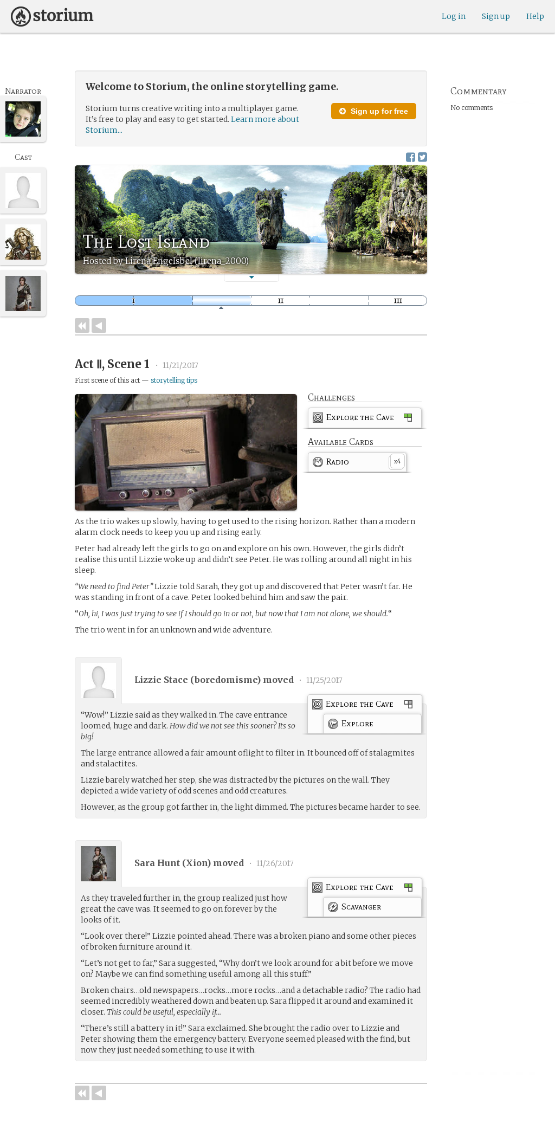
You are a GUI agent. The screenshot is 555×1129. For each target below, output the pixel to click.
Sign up (496, 16)
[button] (251, 277)
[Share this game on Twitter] (422, 157)
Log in (454, 16)
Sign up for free (378, 111)
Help (535, 16)
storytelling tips (174, 380)
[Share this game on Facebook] (410, 157)
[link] (365, 420)
